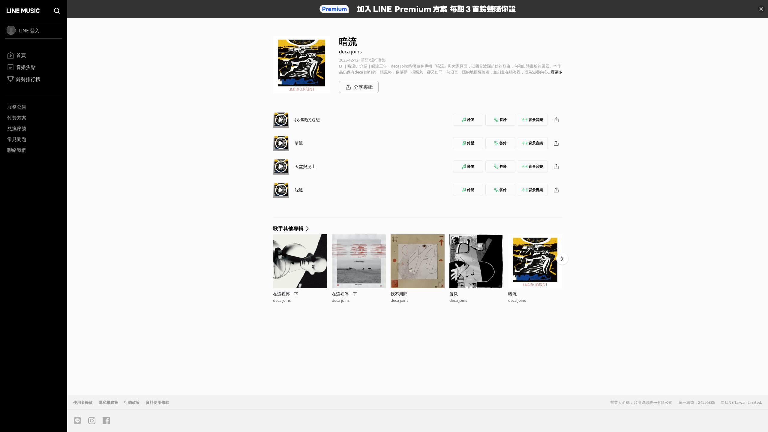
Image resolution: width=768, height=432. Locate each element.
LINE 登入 (29, 30)
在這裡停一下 (285, 293)
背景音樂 (536, 119)
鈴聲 (470, 119)
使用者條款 (83, 402)
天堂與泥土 (305, 166)
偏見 (453, 293)
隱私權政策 (108, 402)
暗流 (299, 143)
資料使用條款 (157, 402)
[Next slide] (562, 259)
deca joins (350, 51)
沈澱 (299, 190)
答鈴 (503, 119)
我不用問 (399, 293)
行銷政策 (132, 402)
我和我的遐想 (307, 119)
